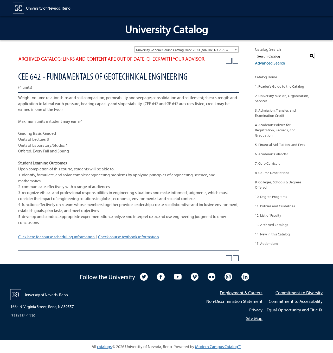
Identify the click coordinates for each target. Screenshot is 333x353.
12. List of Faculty (268, 215)
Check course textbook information (128, 236)
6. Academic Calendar (271, 154)
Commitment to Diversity (299, 292)
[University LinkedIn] (245, 276)
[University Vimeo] (195, 276)
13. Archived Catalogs (271, 224)
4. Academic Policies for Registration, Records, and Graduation (275, 130)
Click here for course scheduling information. (56, 236)
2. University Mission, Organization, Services (282, 98)
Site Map (254, 318)
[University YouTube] (178, 276)
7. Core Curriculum (269, 163)
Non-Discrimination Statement (234, 301)
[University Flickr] (212, 276)
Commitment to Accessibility (296, 301)
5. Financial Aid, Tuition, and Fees (280, 144)
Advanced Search (270, 63)
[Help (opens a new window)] (235, 61)
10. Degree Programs (271, 196)
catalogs (104, 346)
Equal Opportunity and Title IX (295, 309)
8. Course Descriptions (272, 172)
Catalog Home (266, 77)
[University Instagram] (229, 276)
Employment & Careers (241, 292)
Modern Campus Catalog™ (218, 346)
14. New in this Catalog (272, 234)
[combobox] (187, 49)
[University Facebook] (161, 276)
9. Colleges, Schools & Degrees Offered (278, 185)
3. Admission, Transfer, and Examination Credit (275, 113)
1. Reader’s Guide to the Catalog (279, 86)
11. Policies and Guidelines (275, 206)
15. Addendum (266, 243)
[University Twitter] (144, 276)
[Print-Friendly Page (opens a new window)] (229, 61)
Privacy (255, 309)
